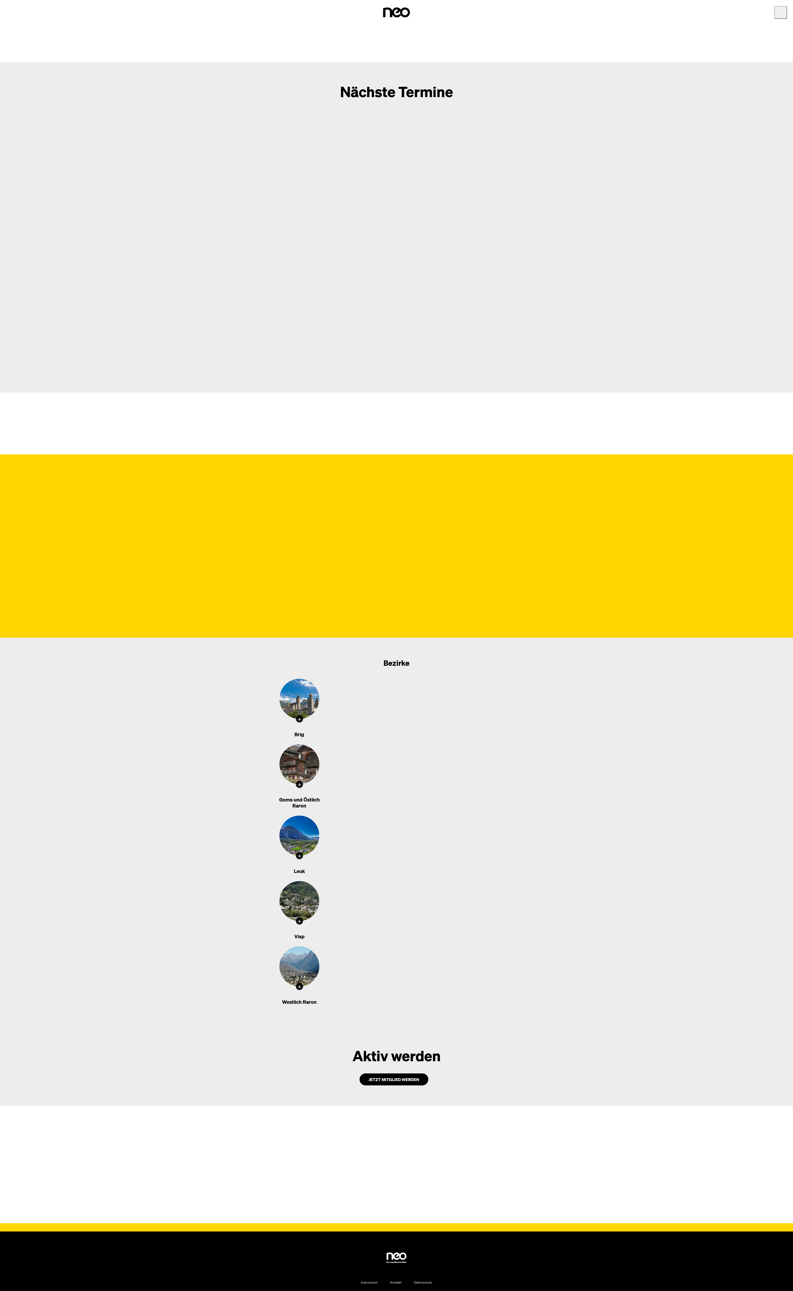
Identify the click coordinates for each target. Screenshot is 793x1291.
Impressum (369, 1282)
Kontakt (395, 1282)
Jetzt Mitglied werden (394, 1079)
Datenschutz (423, 1282)
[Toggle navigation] (780, 12)
